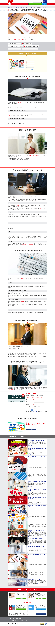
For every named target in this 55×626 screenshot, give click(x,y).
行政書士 (17, 7)
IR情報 (13, 618)
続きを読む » (30, 445)
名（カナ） (30, 404)
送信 (31, 69)
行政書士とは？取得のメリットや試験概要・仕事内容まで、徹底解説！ (25, 7)
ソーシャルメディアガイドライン (13, 620)
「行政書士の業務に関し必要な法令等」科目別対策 (16, 46)
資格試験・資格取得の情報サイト (11, 7)
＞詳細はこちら (31, 429)
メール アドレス (28, 64)
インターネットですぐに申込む (44, 4)
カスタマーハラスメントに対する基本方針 (22, 620)
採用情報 (17, 618)
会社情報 (10, 618)
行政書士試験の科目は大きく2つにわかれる (15, 43)
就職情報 (20, 618)
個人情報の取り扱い (34, 411)
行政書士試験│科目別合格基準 (27, 43)
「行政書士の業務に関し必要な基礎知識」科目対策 (31, 46)
